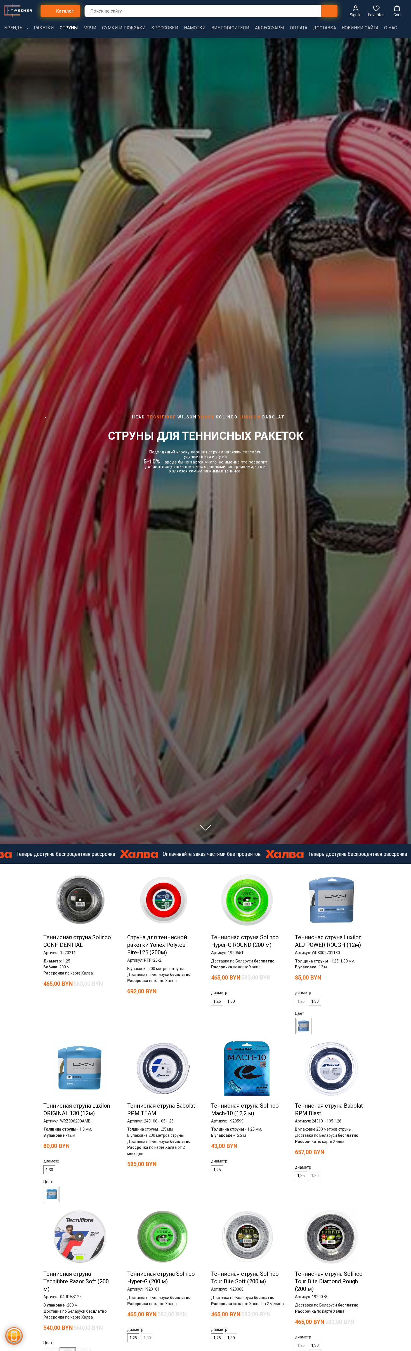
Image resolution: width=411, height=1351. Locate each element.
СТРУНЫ (69, 27)
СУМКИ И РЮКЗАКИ (124, 27)
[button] (356, 11)
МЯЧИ (89, 27)
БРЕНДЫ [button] (14, 27)
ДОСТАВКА (324, 27)
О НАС (390, 27)
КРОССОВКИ (164, 27)
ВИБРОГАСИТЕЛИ (230, 27)
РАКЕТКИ (44, 27)
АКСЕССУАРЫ (269, 27)
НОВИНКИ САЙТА (360, 27)
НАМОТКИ (195, 27)
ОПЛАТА (298, 27)
